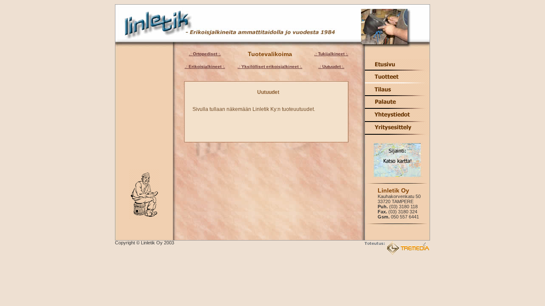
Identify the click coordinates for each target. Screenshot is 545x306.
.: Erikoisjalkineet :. (205, 66)
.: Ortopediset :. (205, 53)
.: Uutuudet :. (331, 66)
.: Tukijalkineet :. (331, 53)
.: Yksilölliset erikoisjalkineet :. (270, 66)
